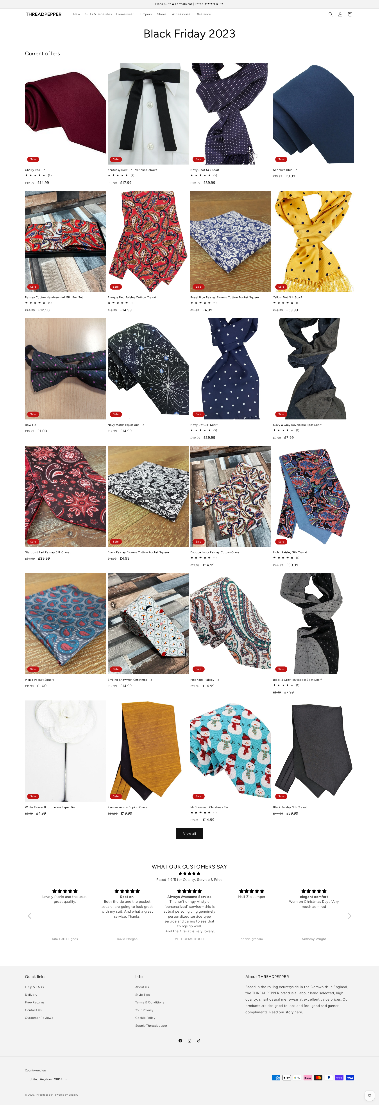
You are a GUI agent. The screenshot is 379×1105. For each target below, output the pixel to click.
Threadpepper (44, 1094)
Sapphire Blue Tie (285, 170)
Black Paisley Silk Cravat (290, 807)
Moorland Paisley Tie (204, 679)
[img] (189, 873)
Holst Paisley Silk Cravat (290, 552)
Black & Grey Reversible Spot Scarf (297, 679)
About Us (142, 987)
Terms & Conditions (149, 1002)
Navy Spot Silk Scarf (204, 170)
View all (189, 834)
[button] (100, 14)
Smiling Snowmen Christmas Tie (130, 679)
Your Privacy (144, 1010)
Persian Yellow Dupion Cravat (128, 807)
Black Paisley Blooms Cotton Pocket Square (138, 552)
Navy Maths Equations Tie (126, 424)
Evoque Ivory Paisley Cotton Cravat (215, 552)
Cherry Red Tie (35, 170)
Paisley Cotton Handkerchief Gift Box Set (54, 297)
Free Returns (35, 1002)
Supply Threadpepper (151, 1026)
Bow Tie (30, 424)
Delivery (31, 995)
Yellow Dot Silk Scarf (287, 297)
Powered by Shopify (66, 1094)
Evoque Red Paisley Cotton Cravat (132, 297)
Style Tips (142, 995)
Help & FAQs (34, 987)
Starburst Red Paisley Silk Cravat (48, 552)
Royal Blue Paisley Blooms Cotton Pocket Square (224, 297)
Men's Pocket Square (39, 679)
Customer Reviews (39, 1018)
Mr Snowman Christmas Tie (209, 807)
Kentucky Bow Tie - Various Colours (132, 170)
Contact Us (33, 1010)
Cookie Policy (145, 1018)
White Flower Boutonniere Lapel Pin (50, 807)
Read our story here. (286, 1012)
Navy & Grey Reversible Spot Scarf (297, 424)
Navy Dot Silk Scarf (204, 424)
